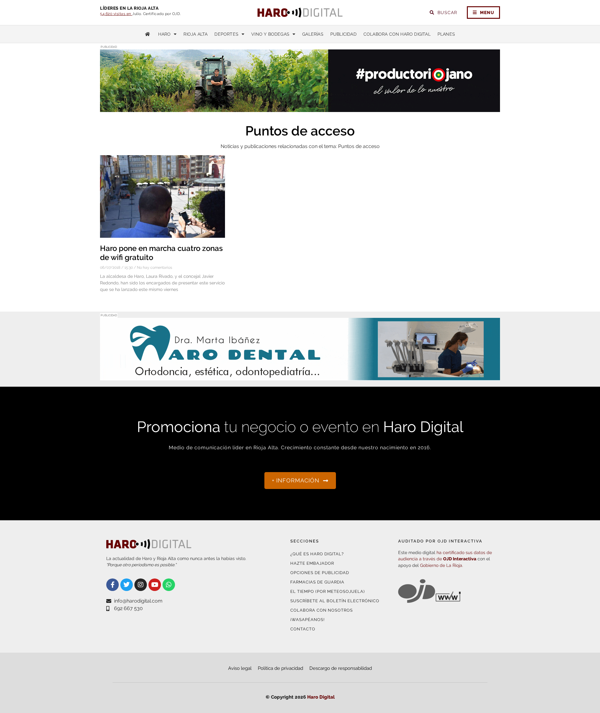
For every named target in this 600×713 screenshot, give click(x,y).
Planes (446, 34)
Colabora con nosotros (321, 610)
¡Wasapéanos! (307, 619)
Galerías (312, 34)
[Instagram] (140, 584)
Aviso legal (240, 668)
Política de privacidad (280, 668)
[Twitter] (126, 584)
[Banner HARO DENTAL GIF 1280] (300, 376)
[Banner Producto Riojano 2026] (300, 108)
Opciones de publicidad (319, 572)
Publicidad (343, 34)
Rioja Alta (195, 34)
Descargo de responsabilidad (340, 668)
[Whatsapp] (168, 584)
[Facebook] (112, 584)
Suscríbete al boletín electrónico (334, 600)
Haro (164, 34)
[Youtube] (154, 584)
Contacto (302, 629)
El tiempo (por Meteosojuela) (327, 591)
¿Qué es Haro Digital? (317, 554)
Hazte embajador (312, 563)
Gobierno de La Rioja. (441, 565)
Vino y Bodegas (270, 34)
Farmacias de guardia (317, 582)
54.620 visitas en (116, 14)
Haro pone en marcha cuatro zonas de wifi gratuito (161, 253)
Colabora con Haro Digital (397, 34)
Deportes (226, 34)
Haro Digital (321, 697)
